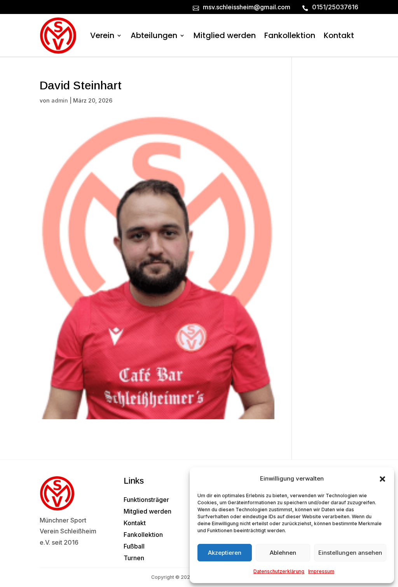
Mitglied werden (225, 35)
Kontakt (339, 35)
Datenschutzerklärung (278, 571)
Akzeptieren (224, 552)
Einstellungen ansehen (350, 552)
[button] (382, 479)
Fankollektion (289, 35)
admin (59, 100)
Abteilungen (154, 35)
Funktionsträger (146, 500)
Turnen (134, 558)
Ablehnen (283, 552)
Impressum (321, 571)
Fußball (134, 546)
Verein (102, 35)
